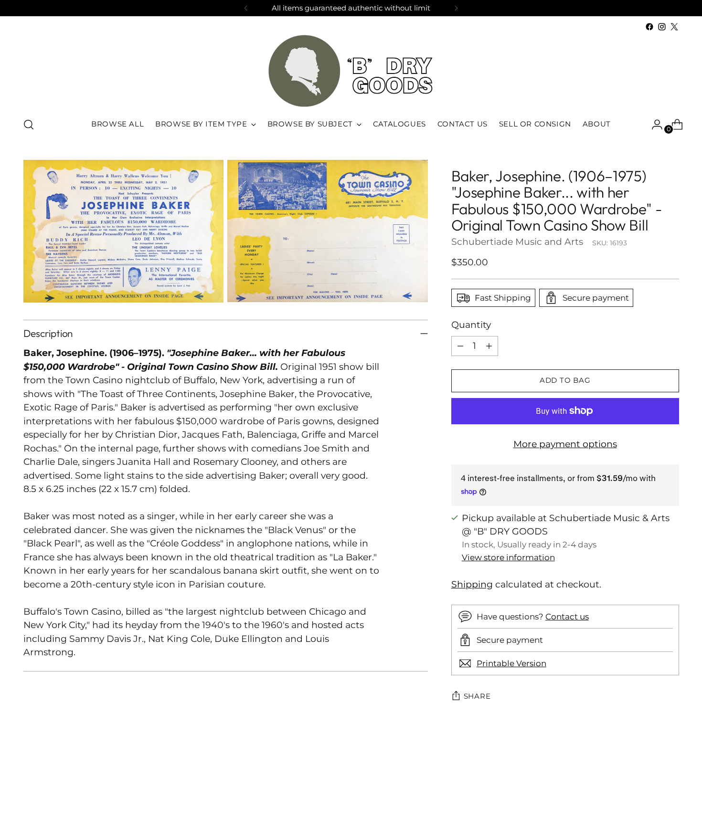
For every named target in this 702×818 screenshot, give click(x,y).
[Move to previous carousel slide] (649, 785)
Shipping (472, 584)
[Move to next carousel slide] (671, 785)
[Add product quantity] (489, 346)
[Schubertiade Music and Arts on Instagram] (662, 26)
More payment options (565, 444)
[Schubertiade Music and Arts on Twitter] (674, 26)
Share (477, 696)
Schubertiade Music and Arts (517, 241)
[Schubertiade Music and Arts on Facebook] (649, 26)
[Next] (456, 8)
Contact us (567, 616)
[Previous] (245, 8)
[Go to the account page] (653, 124)
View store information (508, 557)
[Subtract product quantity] (460, 346)
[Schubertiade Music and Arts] (351, 70)
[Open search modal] (28, 124)
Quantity (471, 324)
